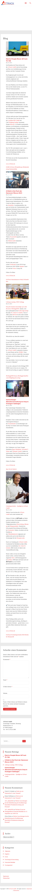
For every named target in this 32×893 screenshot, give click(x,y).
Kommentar (6, 659)
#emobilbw (11, 205)
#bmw (13, 557)
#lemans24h (11, 636)
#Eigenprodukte (14, 526)
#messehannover (15, 279)
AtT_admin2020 (9, 801)
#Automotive (11, 530)
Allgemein (7, 851)
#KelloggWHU (15, 308)
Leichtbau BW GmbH (14, 120)
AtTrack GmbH (12, 67)
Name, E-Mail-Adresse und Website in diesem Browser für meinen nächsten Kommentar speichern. (15, 704)
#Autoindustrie (12, 423)
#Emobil (26, 279)
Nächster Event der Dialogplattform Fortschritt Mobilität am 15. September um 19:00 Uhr (16, 811)
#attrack (14, 469)
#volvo (14, 268)
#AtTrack (12, 167)
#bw (7, 281)
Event (6, 856)
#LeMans (9, 559)
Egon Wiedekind (16, 449)
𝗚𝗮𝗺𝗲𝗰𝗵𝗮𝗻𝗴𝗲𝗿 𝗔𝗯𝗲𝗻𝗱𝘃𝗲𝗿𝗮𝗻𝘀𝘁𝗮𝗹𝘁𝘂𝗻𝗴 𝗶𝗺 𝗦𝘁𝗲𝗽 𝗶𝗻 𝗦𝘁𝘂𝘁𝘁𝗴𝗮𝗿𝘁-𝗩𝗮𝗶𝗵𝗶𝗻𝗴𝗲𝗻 (17, 401)
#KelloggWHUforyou (11, 376)
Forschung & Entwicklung (12, 859)
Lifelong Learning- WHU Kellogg (15, 302)
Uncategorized (8, 865)
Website (5, 693)
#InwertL (12, 124)
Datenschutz (6, 878)
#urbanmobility (13, 169)
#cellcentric (13, 264)
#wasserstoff (13, 237)
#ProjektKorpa (18, 167)
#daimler (21, 266)
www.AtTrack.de (10, 164)
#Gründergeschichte (16, 634)
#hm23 (22, 279)
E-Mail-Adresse (7, 686)
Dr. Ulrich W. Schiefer (16, 312)
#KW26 (15, 314)
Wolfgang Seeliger (13, 122)
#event (10, 469)
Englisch (7, 854)
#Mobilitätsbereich (13, 534)
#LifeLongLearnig (23, 310)
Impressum (6, 876)
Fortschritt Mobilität (10, 862)
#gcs (7, 469)
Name (5, 680)
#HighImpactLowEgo (14, 378)
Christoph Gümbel (17, 451)
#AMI (7, 167)
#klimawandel (12, 240)
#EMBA (21, 352)
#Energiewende (20, 538)
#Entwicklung (20, 524)
